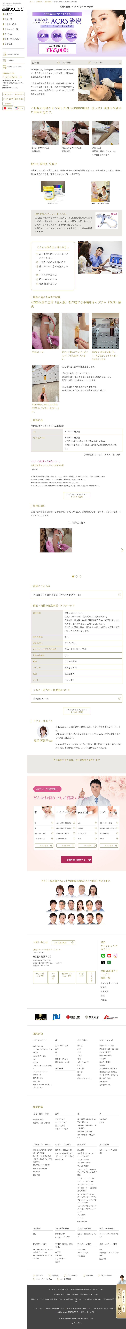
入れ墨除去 (103, 1081)
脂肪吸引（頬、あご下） (42, 1123)
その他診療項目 (105, 1085)
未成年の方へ (19, 94)
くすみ (79, 1055)
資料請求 (91, 977)
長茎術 (57, 1262)
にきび (79, 1065)
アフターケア (81, 975)
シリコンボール (60, 1259)
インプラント (60, 1119)
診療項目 (8, 14)
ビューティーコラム (44, 1279)
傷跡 (34, 1234)
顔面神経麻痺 (60, 1234)
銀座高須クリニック (109, 983)
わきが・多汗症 (105, 1052)
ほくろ (79, 1072)
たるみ (35, 1062)
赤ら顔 (79, 1046)
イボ (79, 1052)
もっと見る (44, 845)
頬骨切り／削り (38, 1119)
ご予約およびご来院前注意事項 (67, 1312)
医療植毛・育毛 (105, 1078)
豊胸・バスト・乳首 (106, 1046)
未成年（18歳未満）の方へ (55, 1308)
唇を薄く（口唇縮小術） (64, 1150)
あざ (79, 1049)
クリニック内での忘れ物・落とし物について (104, 1308)
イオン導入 (81, 1215)
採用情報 (8, 44)
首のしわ (36, 1081)
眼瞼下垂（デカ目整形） (42, 1165)
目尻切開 (36, 1175)
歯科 (56, 1049)
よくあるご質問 (60, 943)
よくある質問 (65, 1279)
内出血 (35, 469)
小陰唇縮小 (81, 1256)
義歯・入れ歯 (60, 1126)
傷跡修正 (102, 1065)
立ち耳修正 (103, 1119)
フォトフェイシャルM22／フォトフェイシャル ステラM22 (87, 1172)
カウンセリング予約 (12, 54)
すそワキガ (81, 1249)
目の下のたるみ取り (40, 1168)
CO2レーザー (82, 1221)
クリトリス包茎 (83, 1253)
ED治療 (58, 1252)
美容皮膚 (81, 1144)
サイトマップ (38, 1308)
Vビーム (80, 1218)
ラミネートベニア (61, 1129)
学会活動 (8, 103)
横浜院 (104, 987)
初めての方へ (7, 94)
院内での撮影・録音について (76, 1308)
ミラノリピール (83, 1159)
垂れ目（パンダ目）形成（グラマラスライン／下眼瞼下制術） (42, 1159)
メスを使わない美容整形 (108, 1068)
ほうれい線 (37, 1075)
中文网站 (9, 108)
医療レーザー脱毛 (105, 1055)
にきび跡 (80, 1068)
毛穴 (79, 1059)
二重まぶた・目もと (62, 1062)
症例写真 (8, 34)
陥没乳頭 (102, 1259)
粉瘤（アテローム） (84, 1078)
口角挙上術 (59, 1159)
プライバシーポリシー (88, 1312)
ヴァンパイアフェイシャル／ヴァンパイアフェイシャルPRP (87, 1209)
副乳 (101, 1249)
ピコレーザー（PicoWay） (86, 1178)
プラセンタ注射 (83, 1166)
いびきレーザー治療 (62, 1237)
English (20, 108)
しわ (34, 1059)
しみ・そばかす (83, 1062)
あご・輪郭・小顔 (61, 1046)
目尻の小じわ (38, 1078)
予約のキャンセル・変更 (14, 66)
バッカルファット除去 (85, 1181)
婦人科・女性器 (105, 1062)
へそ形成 (102, 1059)
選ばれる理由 (19, 99)
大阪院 (104, 1000)
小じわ (35, 1053)
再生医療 (59, 1068)
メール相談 (10, 60)
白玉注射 (80, 1150)
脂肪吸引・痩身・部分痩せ (109, 1049)
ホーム (32, 1)
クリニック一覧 (11, 29)
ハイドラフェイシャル (85, 1185)
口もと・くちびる (61, 1059)
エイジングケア (40, 1040)
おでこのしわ (38, 1046)
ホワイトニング (60, 1122)
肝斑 (79, 1075)
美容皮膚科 (82, 1040)
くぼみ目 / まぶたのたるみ (42, 1049)
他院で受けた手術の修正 (108, 1072)
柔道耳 (101, 1122)
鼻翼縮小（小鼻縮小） (85, 1131)
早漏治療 (58, 1255)
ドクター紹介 (10, 24)
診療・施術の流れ (12, 39)
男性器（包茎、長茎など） (109, 1075)
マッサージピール (83, 1163)
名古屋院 (105, 991)
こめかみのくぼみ (39, 1056)
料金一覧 (8, 19)
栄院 (103, 996)
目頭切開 (36, 1172)
